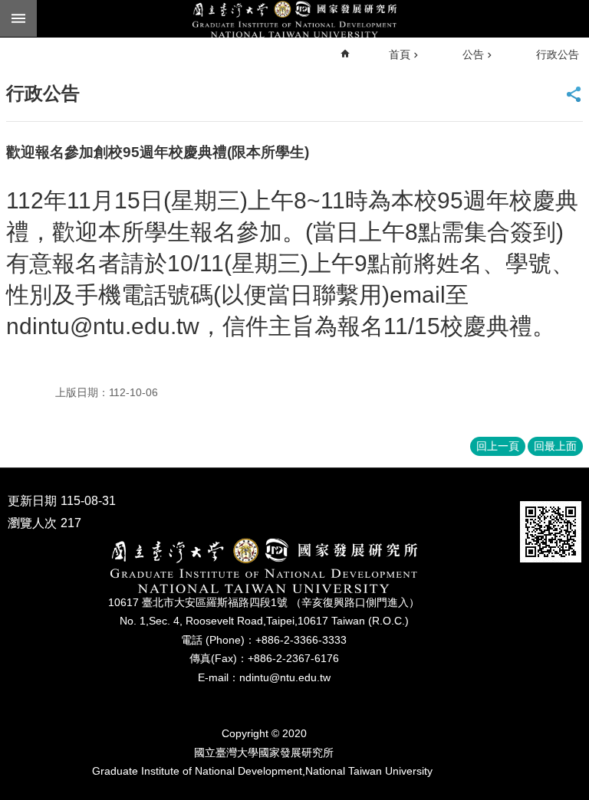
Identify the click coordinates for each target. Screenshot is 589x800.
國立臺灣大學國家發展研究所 (294, 19)
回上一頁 (497, 446)
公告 (473, 54)
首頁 (399, 54)
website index (18, 18)
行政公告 (557, 54)
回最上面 (555, 446)
